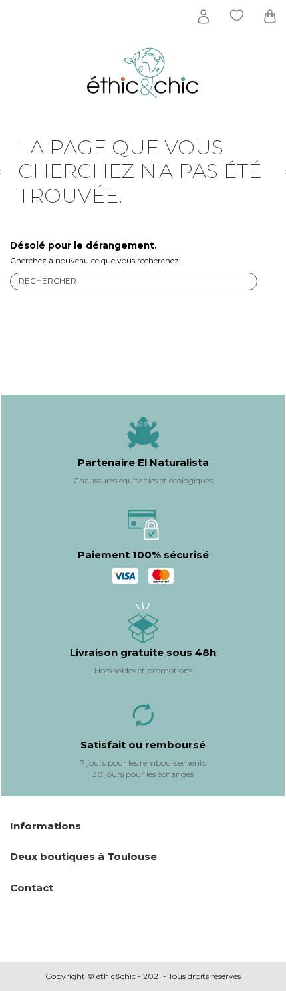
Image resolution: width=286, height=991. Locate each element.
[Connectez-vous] (204, 16)
